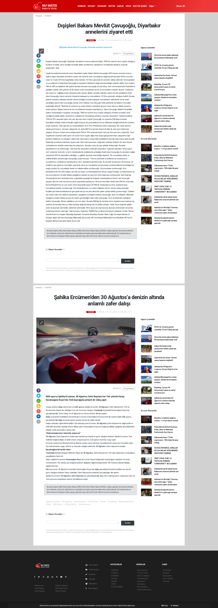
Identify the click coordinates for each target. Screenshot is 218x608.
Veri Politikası (40, 591)
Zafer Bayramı (77, 476)
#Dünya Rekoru (71, 504)
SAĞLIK (120, 6)
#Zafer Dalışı (93, 502)
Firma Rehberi (142, 587)
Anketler (166, 573)
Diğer (152, 6)
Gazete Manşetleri (144, 590)
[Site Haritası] (62, 577)
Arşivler (92, 579)
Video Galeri (94, 570)
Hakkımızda (39, 586)
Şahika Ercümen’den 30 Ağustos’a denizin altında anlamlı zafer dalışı (164, 118)
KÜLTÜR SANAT (140, 6)
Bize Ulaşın (93, 588)
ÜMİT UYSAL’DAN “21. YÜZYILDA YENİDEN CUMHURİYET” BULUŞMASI (165, 189)
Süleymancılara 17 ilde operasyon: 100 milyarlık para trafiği (166, 168)
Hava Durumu (142, 570)
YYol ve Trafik (142, 573)
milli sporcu (79, 407)
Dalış (48, 417)
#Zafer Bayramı (80, 502)
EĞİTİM (111, 6)
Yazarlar (92, 574)
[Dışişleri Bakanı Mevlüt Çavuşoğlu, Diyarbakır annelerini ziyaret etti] (86, 47)
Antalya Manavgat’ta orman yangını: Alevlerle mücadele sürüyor (165, 97)
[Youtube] (49, 577)
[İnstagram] (44, 577)
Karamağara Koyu (74, 459)
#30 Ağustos (67, 502)
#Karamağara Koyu (125, 502)
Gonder (128, 261)
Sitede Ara (167, 570)
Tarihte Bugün (142, 578)
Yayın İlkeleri (39, 588)
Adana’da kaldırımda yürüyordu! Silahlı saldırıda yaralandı (165, 129)
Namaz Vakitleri (143, 576)
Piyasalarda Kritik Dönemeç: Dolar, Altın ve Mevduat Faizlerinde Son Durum (166, 157)
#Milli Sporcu (58, 504)
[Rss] (58, 577)
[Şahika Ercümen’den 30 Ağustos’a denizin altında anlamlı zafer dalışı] (85, 350)
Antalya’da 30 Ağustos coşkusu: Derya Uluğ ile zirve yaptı (166, 108)
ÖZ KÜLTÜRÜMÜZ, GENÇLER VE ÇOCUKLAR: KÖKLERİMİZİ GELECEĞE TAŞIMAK (166, 178)
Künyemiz (93, 584)
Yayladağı (98, 410)
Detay (165, 605)
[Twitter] (40, 577)
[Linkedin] (53, 577)
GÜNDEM (81, 6)
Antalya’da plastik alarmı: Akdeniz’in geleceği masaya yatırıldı (165, 220)
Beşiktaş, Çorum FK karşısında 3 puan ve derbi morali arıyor (164, 87)
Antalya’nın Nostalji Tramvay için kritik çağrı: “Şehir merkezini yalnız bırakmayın (166, 210)
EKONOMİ (101, 6)
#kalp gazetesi (84, 504)
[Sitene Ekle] (67, 577)
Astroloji (166, 581)
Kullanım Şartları (61, 586)
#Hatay (103, 502)
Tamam (175, 605)
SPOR (128, 6)
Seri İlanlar (141, 584)
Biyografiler (167, 576)
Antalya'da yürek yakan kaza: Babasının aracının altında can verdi (166, 199)
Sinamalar (141, 581)
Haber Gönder (60, 591)
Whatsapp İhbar (61, 588)
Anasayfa (38, 16)
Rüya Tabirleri (168, 578)
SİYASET (91, 6)
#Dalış (48, 504)
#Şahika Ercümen (53, 502)
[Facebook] (35, 577)
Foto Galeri (93, 565)
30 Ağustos (104, 407)
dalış (60, 407)
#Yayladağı (112, 502)
